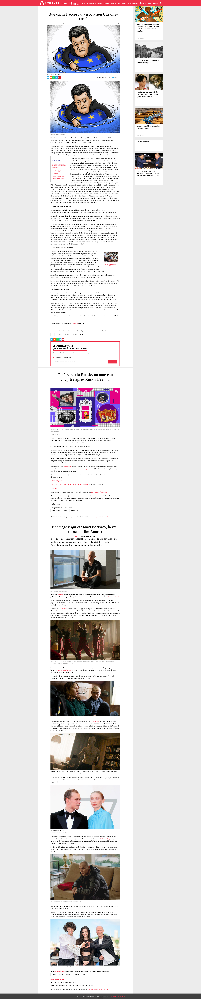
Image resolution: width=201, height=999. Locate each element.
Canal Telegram (57, 481)
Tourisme (113, 3)
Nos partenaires (143, 142)
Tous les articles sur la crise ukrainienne (110, 265)
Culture (99, 3)
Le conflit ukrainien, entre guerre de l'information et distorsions (59, 166)
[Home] (42, 3)
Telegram (116, 77)
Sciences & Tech (133, 3)
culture (65, 510)
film (83, 974)
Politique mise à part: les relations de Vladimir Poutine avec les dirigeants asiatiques (148, 173)
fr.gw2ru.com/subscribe (99, 492)
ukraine (58, 334)
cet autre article (59, 971)
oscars (76, 974)
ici (95, 996)
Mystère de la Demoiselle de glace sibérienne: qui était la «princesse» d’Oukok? (147, 94)
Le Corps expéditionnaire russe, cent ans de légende (149, 62)
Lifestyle (85, 3)
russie (54, 974)
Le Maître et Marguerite (105, 839)
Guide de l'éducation (79, 334)
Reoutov (64, 609)
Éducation (143, 3)
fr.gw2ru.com (89, 469)
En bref (155, 3)
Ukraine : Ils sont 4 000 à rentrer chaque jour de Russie (58, 178)
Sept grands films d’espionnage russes (63, 982)
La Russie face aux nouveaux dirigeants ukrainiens (57, 172)
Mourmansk (95, 722)
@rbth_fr (74, 323)
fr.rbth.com (67, 467)
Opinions (67, 334)
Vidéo (150, 3)
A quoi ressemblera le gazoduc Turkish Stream (148, 127)
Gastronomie (122, 3)
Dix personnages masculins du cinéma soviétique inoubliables (71, 985)
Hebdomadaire (58, 357)
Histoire (106, 3)
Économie (92, 3)
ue (52, 334)
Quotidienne (68, 357)
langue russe (56, 510)
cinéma (61, 974)
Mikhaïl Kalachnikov (64, 670)
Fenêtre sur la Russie (112, 597)
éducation (74, 510)
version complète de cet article (98, 517)
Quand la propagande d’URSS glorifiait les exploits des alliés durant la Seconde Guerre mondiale (148, 28)
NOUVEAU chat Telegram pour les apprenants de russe (70, 484)
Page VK (54, 488)
